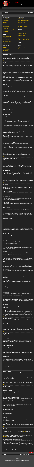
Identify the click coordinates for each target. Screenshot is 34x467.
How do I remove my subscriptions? (22, 40)
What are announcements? (6, 49)
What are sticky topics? (5, 50)
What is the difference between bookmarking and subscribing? (25, 38)
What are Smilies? (5, 47)
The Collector (14, 3)
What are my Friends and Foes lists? (22, 30)
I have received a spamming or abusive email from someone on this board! (25, 27)
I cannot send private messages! (21, 25)
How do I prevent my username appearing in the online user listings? (9, 27)
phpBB (15, 455)
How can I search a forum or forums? (22, 33)
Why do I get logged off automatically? (7, 23)
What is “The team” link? (21, 23)
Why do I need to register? (5, 18)
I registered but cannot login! (6, 20)
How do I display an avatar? (6, 31)
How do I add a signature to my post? (7, 36)
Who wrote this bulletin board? (21, 46)
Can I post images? (5, 48)
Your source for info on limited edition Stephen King (15, 4)
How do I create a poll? (5, 37)
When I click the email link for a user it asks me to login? (9, 32)
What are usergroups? (20, 19)
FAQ (18, 458)
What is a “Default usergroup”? (21, 22)
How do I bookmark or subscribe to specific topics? (23, 39)
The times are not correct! (5, 28)
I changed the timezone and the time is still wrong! (8, 29)
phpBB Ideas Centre (5, 436)
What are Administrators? (21, 18)
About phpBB (24, 431)
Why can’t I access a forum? (6, 39)
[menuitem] (3, 12)
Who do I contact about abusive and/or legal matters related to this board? (25, 48)
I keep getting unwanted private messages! (23, 26)
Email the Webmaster (23, 461)
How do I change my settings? (6, 26)
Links (16, 458)
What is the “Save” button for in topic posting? (8, 42)
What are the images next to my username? (7, 30)
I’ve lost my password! (5, 22)
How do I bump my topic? (5, 43)
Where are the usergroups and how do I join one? (23, 20)
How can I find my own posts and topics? (22, 36)
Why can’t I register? (5, 19)
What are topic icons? (5, 51)
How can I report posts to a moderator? (7, 41)
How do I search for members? (21, 35)
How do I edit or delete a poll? (6, 38)
